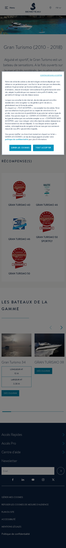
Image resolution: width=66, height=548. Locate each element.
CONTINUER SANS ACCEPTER (51, 75)
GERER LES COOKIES (20, 147)
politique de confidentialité (16, 139)
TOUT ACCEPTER (43, 147)
